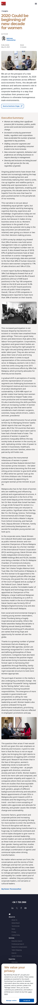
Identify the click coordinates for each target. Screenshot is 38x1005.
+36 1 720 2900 (19, 902)
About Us (14, 920)
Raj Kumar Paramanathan (11, 39)
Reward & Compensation (19, 947)
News (13, 929)
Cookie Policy (16, 935)
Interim (14, 953)
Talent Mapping (17, 950)
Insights (5, 11)
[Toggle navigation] (36, 3)
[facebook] (21, 908)
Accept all (27, 1000)
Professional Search (18, 944)
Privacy (14, 932)
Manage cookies (11, 1000)
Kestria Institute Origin (11, 106)
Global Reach (16, 923)
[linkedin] (12, 908)
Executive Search (17, 941)
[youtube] (25, 908)
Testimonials (16, 926)
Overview (15, 962)
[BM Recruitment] (17, 3)
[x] (16, 908)
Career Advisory (17, 956)
